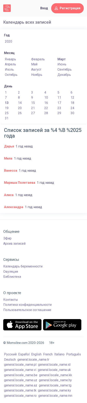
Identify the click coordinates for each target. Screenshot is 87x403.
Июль (9, 69)
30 (72, 113)
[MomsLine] (7, 8)
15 (33, 103)
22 (46, 108)
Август (36, 69)
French (48, 354)
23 (59, 108)
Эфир (7, 238)
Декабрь (64, 75)
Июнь (61, 64)
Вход (44, 8)
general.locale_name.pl (20, 364)
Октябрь (11, 75)
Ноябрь (36, 75)
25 (6, 113)
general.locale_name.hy (55, 380)
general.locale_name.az (20, 385)
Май (34, 64)
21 (33, 108)
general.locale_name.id (54, 364)
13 (6, 103)
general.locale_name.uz (20, 380)
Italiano (59, 354)
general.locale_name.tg (55, 385)
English (36, 354)
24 (72, 108)
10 (46, 97)
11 (59, 97)
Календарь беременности (22, 266)
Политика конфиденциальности (27, 305)
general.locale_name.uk (54, 370)
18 (72, 103)
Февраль (38, 59)
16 (46, 103)
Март (61, 59)
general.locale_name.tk (20, 390)
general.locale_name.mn (55, 396)
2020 (8, 41)
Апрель (10, 64)
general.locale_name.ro (20, 396)
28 (46, 113)
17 (59, 103)
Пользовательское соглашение (27, 310)
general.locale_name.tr (33, 359)
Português (73, 354)
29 (59, 113)
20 (20, 108)
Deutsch (10, 359)
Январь (10, 59)
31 (6, 118)
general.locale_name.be (20, 375)
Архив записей (14, 243)
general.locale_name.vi (20, 370)
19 (6, 108)
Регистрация (70, 8)
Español (24, 354)
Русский (10, 354)
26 (20, 113)
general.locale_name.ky (54, 390)
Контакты (10, 300)
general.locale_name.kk (55, 375)
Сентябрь (64, 69)
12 (72, 97)
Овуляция (10, 272)
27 (33, 113)
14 (20, 103)
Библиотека (12, 277)
